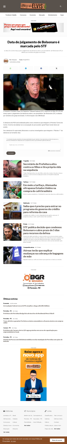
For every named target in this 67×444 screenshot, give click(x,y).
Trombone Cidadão (10, 15)
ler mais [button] (13, 441)
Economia (33, 15)
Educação (42, 15)
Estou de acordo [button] (57, 440)
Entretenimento (52, 15)
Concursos (23, 15)
